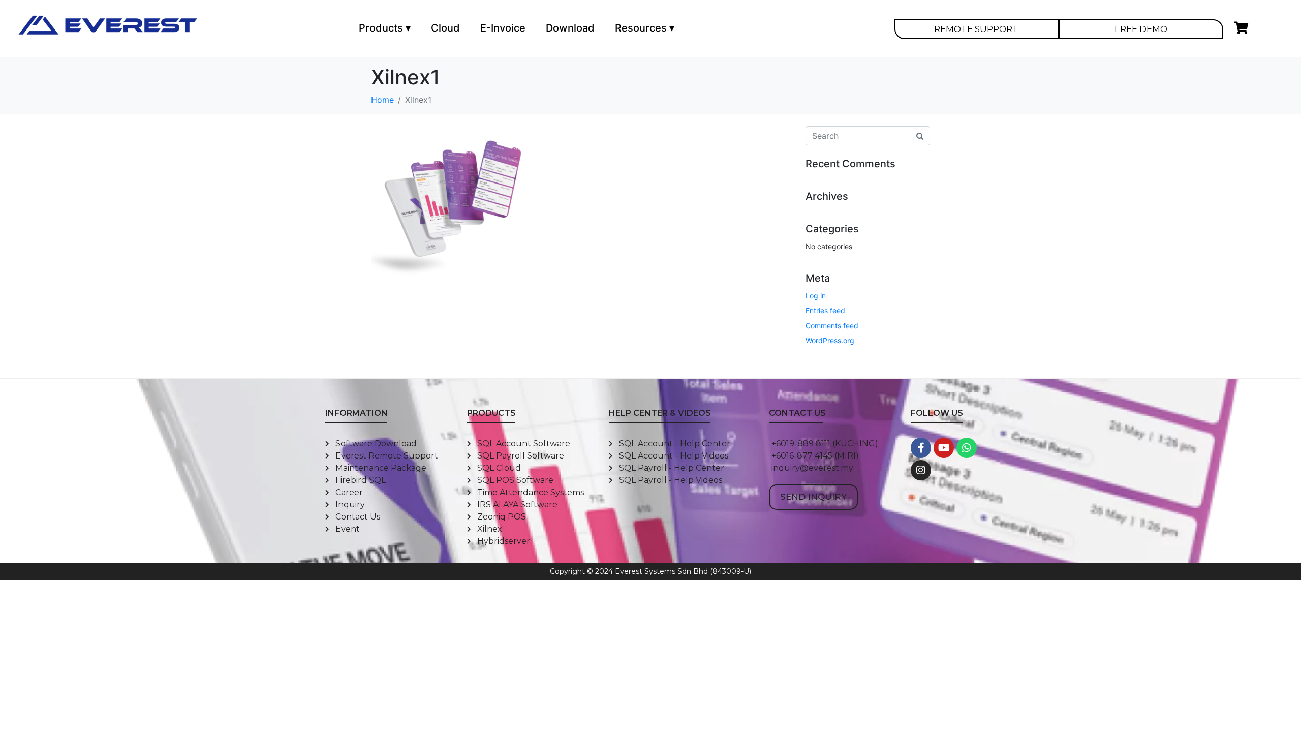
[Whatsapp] (966, 448)
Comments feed (832, 325)
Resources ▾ (644, 28)
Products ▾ (385, 28)
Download (570, 28)
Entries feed (825, 310)
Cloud (445, 28)
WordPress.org (830, 340)
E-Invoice (502, 28)
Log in (816, 295)
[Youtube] (944, 448)
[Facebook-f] (921, 448)
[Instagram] (921, 470)
